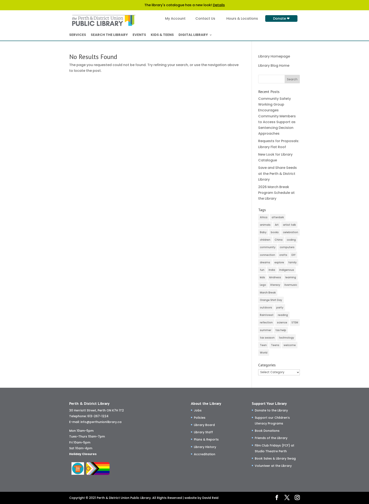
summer (265, 330)
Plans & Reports (206, 439)
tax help (280, 330)
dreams (265, 262)
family (292, 262)
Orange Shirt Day (271, 300)
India (272, 270)
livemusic (290, 285)
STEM (294, 322)
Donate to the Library (271, 410)
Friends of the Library (271, 438)
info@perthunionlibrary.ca (101, 422)
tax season (267, 337)
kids (262, 277)
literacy (275, 285)
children (265, 240)
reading (283, 315)
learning (290, 277)
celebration (290, 232)
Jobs (198, 410)
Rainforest (267, 315)
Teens (275, 345)
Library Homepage (274, 56)
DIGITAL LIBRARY (193, 35)
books (275, 232)
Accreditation (204, 454)
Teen (263, 345)
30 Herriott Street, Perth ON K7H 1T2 (96, 410)
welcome (290, 345)
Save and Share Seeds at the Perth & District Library (277, 173)
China (279, 240)
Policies (199, 418)
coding (291, 240)
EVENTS (139, 35)
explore (279, 262)
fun (262, 270)
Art (277, 225)
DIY (293, 255)
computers (287, 247)
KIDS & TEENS (162, 35)
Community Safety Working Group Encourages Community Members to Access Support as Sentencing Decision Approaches (277, 116)
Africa (263, 217)
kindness (275, 277)
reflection (266, 322)
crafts (283, 255)
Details (219, 5)
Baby (263, 232)
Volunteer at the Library (273, 466)
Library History (205, 447)
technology (286, 337)
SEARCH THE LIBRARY (109, 35)
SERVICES (77, 35)
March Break (268, 292)
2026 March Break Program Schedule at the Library (276, 192)
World (263, 352)
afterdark (278, 217)
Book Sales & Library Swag (275, 458)
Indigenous (286, 270)
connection (267, 255)
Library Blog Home (273, 65)
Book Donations (267, 431)
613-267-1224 (97, 416)
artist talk (289, 225)
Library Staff (203, 432)
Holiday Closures (83, 454)
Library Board (204, 425)
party (279, 307)
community (267, 247)
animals (265, 225)
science (282, 322)
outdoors (266, 307)
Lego (263, 285)
